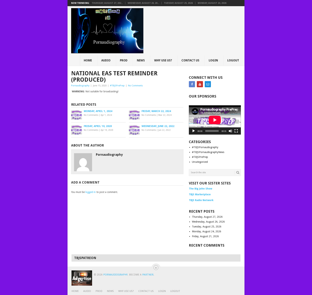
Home (88, 60)
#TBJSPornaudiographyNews (208, 152)
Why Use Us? (163, 60)
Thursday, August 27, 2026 (207, 216)
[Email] (208, 84)
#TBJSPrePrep (117, 85)
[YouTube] (200, 84)
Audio (105, 60)
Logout (233, 60)
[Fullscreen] (236, 131)
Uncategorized (200, 161)
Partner (147, 274)
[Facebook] (192, 84)
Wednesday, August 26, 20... (143, 3)
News (141, 60)
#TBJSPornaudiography (205, 147)
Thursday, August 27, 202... (107, 3)
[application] (215, 120)
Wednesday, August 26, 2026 (208, 221)
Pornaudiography (80, 85)
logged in (90, 192)
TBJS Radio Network (201, 200)
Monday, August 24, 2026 (212, 3)
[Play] (193, 131)
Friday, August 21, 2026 (205, 236)
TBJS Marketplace (200, 194)
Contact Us (190, 60)
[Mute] (230, 131)
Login (213, 60)
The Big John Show (200, 188)
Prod (123, 60)
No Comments (135, 85)
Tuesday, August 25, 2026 (178, 3)
